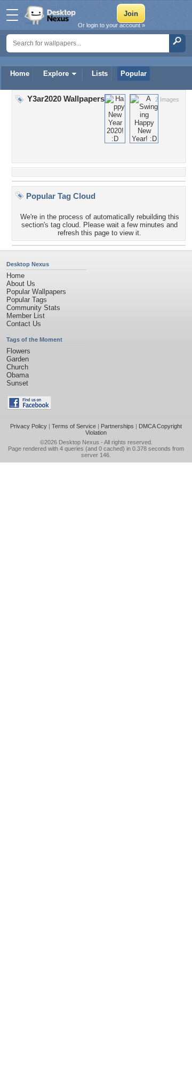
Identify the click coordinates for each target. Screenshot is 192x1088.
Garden (17, 359)
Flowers (18, 351)
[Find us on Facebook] (29, 407)
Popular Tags (26, 300)
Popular (134, 74)
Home (19, 74)
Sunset (17, 383)
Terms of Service (74, 426)
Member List (25, 316)
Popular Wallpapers (36, 292)
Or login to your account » (111, 25)
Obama (17, 375)
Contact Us (23, 324)
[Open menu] (12, 15)
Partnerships (117, 426)
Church (17, 367)
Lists (100, 74)
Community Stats (33, 308)
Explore (56, 74)
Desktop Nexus (79, 442)
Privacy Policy (28, 426)
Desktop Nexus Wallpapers (51, 15)
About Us (20, 284)
